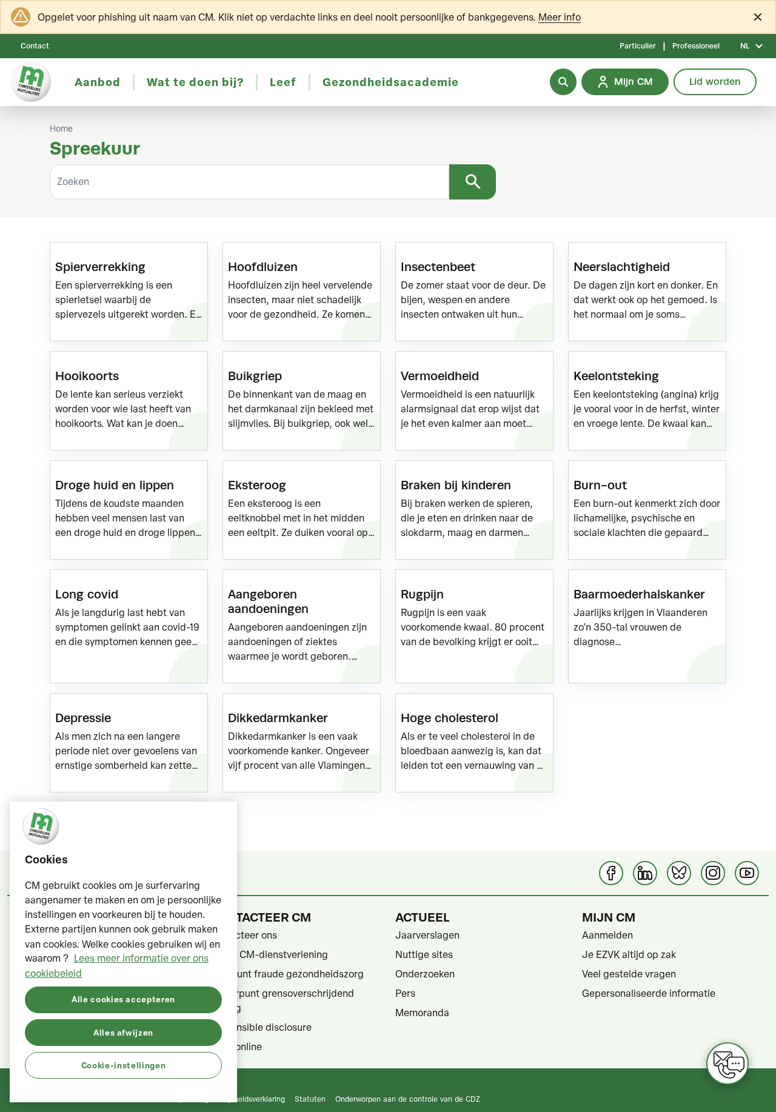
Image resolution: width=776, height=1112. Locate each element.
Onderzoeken (425, 973)
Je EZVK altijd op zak (629, 954)
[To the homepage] (31, 82)
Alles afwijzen (123, 1031)
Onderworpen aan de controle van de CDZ (407, 1098)
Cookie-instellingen (123, 1064)
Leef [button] (283, 82)
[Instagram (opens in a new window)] (713, 873)
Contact (35, 46)
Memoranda (422, 1012)
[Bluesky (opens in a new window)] (679, 873)
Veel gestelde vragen (629, 973)
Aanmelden (607, 935)
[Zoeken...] (563, 82)
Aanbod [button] (98, 82)
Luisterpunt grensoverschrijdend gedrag (281, 1000)
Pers (405, 993)
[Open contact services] (727, 1063)
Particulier (638, 46)
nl (744, 46)
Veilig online (235, 1046)
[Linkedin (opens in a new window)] (645, 873)
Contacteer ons (243, 935)
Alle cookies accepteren (123, 999)
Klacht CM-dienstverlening (268, 954)
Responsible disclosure (260, 1027)
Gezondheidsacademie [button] (391, 82)
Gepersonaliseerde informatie (648, 993)
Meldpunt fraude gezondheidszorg (286, 973)
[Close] (758, 17)
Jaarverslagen (427, 935)
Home (61, 128)
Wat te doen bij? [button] (195, 82)
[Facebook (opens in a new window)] (611, 873)
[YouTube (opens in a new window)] (747, 873)
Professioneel (696, 46)
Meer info (559, 17)
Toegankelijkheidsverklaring (238, 1098)
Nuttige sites (424, 954)
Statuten (310, 1098)
